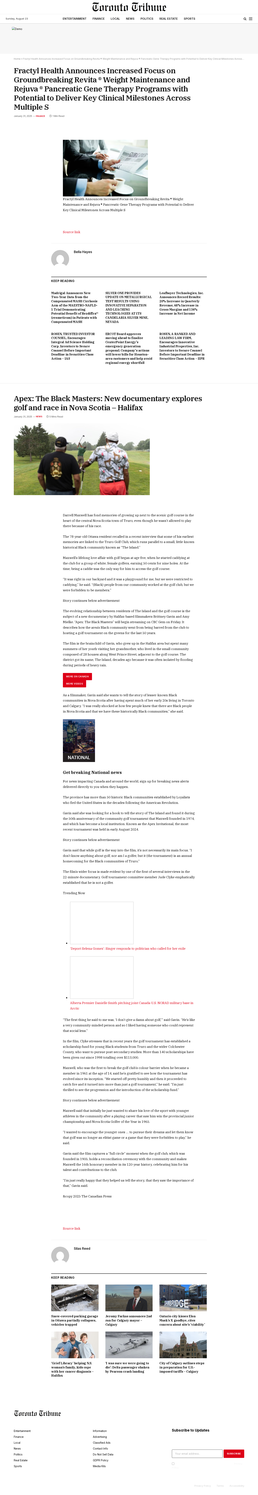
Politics (147, 18)
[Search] (245, 19)
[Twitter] (20, 149)
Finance (99, 18)
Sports (189, 18)
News (130, 18)
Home (17, 58)
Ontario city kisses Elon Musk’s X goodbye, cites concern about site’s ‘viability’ (182, 1320)
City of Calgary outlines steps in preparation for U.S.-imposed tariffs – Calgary (181, 1367)
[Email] (20, 175)
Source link (71, 232)
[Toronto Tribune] (129, 7)
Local (115, 18)
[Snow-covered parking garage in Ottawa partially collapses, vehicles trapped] (75, 1298)
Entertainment (75, 18)
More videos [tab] (74, 683)
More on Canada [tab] (77, 676)
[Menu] (250, 19)
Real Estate (168, 18)
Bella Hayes (83, 252)
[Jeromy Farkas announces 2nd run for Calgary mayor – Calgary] (129, 1298)
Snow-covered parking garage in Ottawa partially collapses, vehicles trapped (74, 1320)
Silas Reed (82, 1248)
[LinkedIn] (20, 158)
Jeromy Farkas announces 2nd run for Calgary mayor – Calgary (128, 1320)
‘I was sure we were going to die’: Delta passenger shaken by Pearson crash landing (127, 1367)
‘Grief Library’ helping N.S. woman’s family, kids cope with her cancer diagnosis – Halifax (72, 1369)
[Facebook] (20, 141)
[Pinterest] (20, 167)
